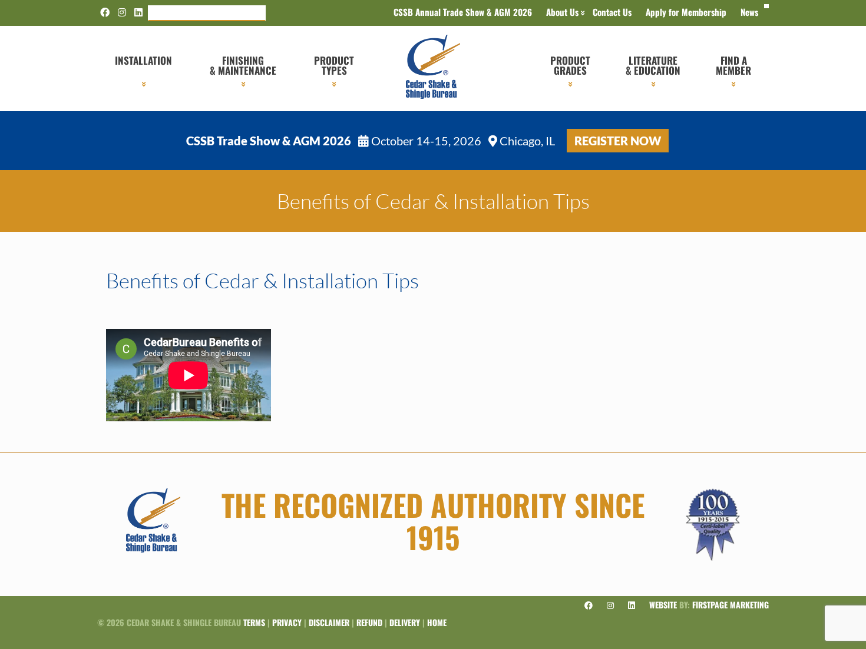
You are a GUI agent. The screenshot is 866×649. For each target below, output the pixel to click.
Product (334, 65)
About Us (562, 11)
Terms (254, 622)
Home (437, 622)
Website (663, 604)
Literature (653, 65)
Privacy (287, 622)
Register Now (617, 141)
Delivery (404, 622)
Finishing (243, 65)
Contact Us (612, 11)
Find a (733, 65)
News (749, 11)
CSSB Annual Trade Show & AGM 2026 (463, 11)
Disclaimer (329, 622)
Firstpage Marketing (730, 604)
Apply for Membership (686, 11)
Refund (369, 622)
